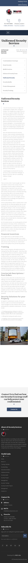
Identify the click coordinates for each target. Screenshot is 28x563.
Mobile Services (7, 69)
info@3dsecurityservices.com (11, 511)
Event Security (7, 65)
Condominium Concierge (10, 61)
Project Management (9, 86)
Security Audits (7, 82)
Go (25, 535)
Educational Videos (5, 469)
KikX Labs (18, 555)
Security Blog (4, 467)
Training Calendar (5, 464)
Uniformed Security (9, 78)
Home (17, 50)
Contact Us (14, 409)
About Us (3, 461)
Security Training (8, 90)
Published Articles (5, 472)
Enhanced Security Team (10, 73)
